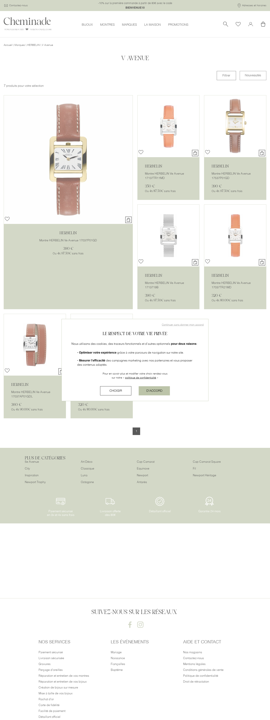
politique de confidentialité (140, 378)
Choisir (115, 390)
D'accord (154, 390)
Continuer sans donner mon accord (183, 325)
